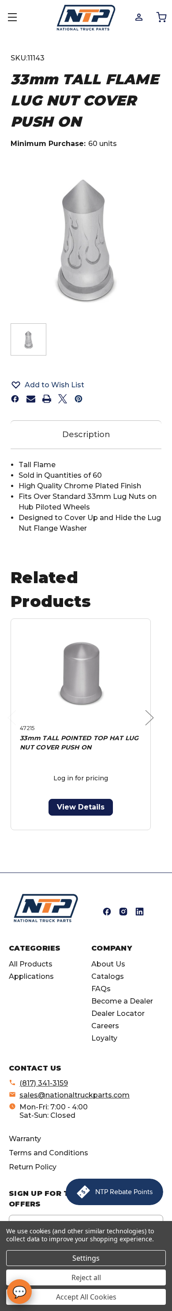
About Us (108, 964)
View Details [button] (81, 807)
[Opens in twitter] (62, 399)
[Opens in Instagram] (123, 911)
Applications (31, 976)
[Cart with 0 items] (161, 16)
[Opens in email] (30, 399)
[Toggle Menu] (17, 17)
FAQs (101, 989)
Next (151, 727)
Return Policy (32, 1167)
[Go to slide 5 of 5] (109, 835)
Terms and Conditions (48, 1153)
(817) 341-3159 (43, 1083)
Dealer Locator (118, 1013)
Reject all (86, 1277)
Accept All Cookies (86, 1297)
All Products (30, 964)
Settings (86, 1258)
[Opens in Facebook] (107, 911)
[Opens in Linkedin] (139, 911)
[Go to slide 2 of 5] (67, 835)
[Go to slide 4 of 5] (95, 835)
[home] (46, 908)
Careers (105, 1026)
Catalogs (107, 976)
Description (86, 434)
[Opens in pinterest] (78, 399)
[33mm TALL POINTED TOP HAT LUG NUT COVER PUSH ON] (80, 673)
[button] (86, 384)
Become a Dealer (122, 1001)
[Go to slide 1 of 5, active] (52, 835)
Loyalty (104, 1038)
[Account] (138, 16)
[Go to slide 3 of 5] (81, 835)
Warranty (25, 1139)
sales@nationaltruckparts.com (74, 1095)
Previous (14, 727)
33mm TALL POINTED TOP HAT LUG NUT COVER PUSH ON (79, 742)
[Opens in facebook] (15, 399)
